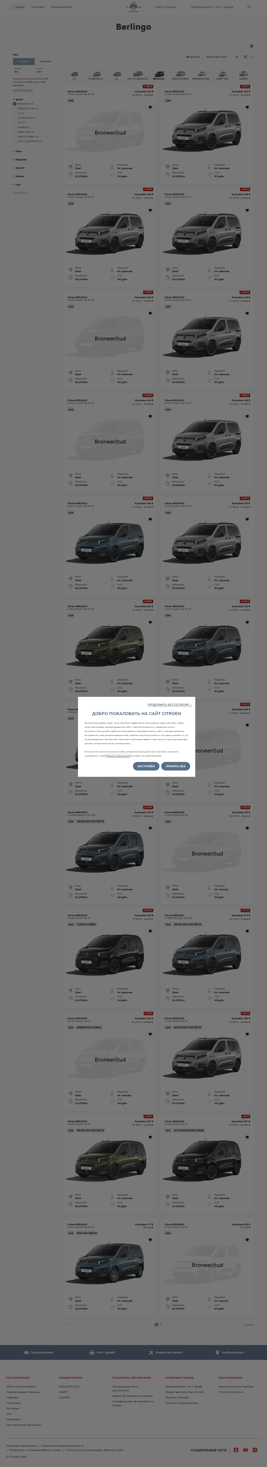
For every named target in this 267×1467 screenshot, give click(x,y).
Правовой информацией (118, 756)
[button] (170, 704)
